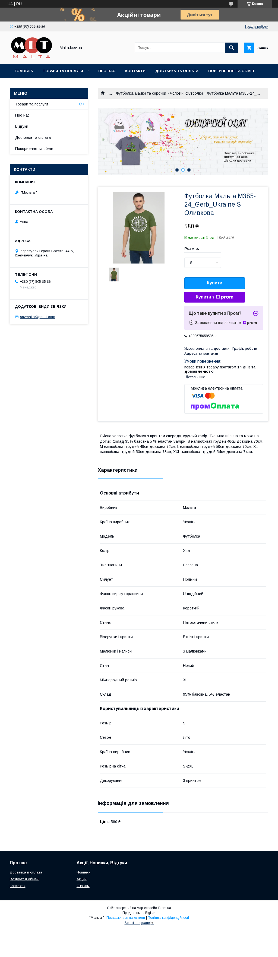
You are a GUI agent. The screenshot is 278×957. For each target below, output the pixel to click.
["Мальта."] (31, 57)
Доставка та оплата (176, 71)
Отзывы (83, 886)
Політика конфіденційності (168, 918)
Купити (214, 283)
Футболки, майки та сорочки (141, 93)
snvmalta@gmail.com (37, 317)
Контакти (135, 71)
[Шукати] (231, 48)
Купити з (205, 297)
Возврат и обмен (24, 879)
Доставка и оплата (26, 872)
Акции (82, 879)
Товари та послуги (63, 71)
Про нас (106, 71)
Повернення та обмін (231, 71)
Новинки (83, 872)
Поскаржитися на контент (125, 918)
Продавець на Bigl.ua (139, 913)
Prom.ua (164, 908)
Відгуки (21, 126)
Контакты (17, 886)
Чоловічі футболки (186, 93)
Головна (24, 71)
